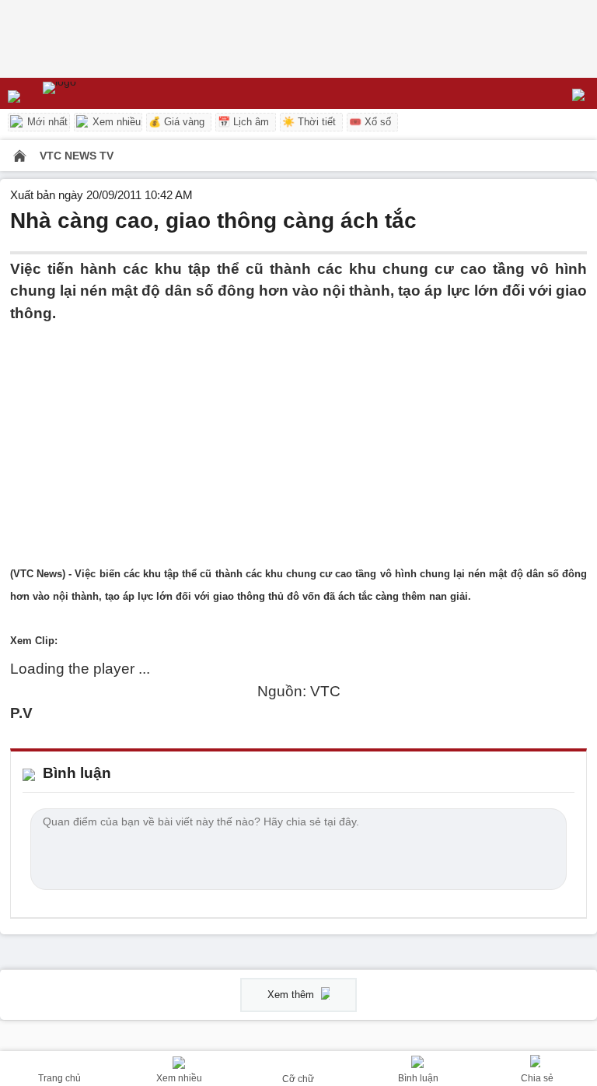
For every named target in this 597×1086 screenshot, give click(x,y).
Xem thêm (292, 994)
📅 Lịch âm (243, 122)
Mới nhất (46, 122)
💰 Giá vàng (176, 122)
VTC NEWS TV (76, 155)
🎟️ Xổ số (370, 122)
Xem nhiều (115, 122)
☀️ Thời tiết (309, 122)
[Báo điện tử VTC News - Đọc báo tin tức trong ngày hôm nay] (95, 93)
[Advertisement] (298, 433)
